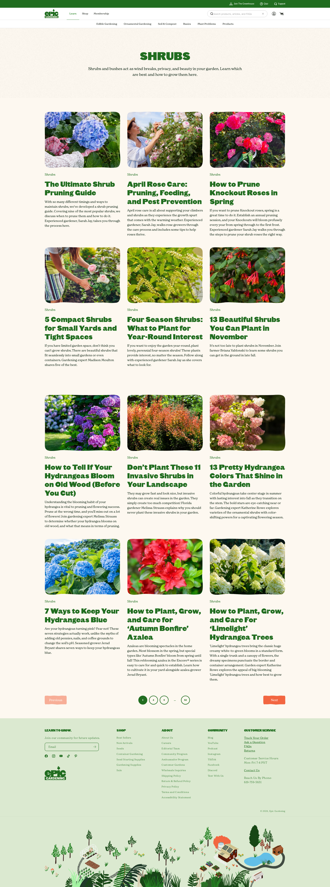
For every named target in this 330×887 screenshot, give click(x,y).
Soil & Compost (167, 23)
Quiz (266, 3)
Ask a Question (254, 742)
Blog (210, 737)
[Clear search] (263, 13)
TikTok (212, 759)
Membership (101, 13)
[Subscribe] (94, 747)
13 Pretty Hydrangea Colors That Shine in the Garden (247, 475)
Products (228, 23)
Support (281, 3)
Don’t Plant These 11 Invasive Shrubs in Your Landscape (164, 475)
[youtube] (61, 756)
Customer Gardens (173, 765)
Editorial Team (171, 748)
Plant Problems (207, 23)
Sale (119, 770)
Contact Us (252, 770)
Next (274, 700)
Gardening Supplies (129, 765)
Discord (212, 770)
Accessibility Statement (176, 797)
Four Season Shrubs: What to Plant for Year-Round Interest (165, 327)
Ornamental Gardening (137, 23)
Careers (166, 743)
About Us (167, 737)
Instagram (214, 754)
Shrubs (50, 174)
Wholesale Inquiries (174, 770)
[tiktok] (68, 756)
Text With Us (216, 776)
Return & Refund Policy (176, 781)
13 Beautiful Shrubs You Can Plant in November (245, 327)
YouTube (213, 743)
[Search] (211, 13)
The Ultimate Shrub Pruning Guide (80, 188)
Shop (85, 13)
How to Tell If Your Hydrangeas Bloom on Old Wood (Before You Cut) (82, 480)
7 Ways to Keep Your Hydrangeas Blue (82, 615)
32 (185, 700)
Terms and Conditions (175, 792)
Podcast (213, 748)
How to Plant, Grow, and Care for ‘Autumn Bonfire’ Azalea (164, 623)
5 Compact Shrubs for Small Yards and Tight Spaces (81, 327)
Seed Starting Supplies (131, 759)
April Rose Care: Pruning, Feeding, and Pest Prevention (164, 192)
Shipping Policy (171, 776)
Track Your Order (256, 738)
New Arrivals (124, 743)
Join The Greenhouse (244, 3)
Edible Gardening (106, 23)
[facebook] (46, 756)
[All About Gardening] (51, 13)
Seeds (120, 748)
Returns (249, 750)
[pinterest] (75, 756)
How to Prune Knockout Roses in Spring (244, 192)
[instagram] (53, 756)
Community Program (175, 754)
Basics (187, 23)
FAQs (247, 746)
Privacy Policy (170, 786)
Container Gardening (130, 754)
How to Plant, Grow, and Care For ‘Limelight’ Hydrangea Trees (247, 623)
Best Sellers (124, 737)
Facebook (213, 765)
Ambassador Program (175, 759)
